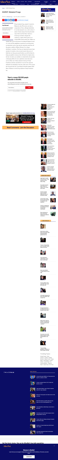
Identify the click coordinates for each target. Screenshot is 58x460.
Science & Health (13, 2)
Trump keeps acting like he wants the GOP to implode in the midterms (44, 200)
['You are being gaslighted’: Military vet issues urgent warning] (43, 343)
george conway (43, 356)
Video (26, 1)
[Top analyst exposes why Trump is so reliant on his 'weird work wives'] (53, 186)
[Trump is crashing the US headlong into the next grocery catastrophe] (53, 207)
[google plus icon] (7, 372)
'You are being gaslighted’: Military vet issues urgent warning (44, 349)
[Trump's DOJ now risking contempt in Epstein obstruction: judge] (43, 21)
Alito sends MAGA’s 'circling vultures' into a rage (45, 271)
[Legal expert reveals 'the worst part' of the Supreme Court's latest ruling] (53, 180)
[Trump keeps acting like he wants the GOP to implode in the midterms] (53, 200)
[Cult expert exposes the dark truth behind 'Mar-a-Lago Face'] (43, 290)
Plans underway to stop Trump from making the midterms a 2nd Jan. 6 (44, 214)
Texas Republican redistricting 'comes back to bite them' (44, 258)
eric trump (51, 364)
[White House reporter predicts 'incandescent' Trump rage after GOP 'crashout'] (43, 316)
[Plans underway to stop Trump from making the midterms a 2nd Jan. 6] (53, 214)
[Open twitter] (50, 4)
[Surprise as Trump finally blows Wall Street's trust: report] (43, 28)
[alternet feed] (52, 3)
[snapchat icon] (13, 372)
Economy (30, 1)
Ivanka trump (46, 364)
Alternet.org (9, 16)
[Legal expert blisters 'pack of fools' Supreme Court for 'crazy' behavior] (43, 15)
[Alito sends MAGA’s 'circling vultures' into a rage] (43, 265)
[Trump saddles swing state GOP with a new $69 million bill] (43, 278)
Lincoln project (47, 361)
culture (22, 1)
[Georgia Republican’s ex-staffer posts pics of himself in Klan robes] (43, 303)
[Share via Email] (11, 20)
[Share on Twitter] (8, 20)
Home (3, 8)
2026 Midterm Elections (37, 2)
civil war (46, 357)
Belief (18, 1)
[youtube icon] (12, 372)
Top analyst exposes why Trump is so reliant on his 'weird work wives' (44, 186)
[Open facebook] (50, 1)
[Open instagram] (9, 372)
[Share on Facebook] (6, 20)
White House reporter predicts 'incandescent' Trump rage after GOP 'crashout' (44, 322)
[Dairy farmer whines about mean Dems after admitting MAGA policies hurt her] (43, 226)
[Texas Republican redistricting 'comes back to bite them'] (43, 253)
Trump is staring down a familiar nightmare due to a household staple (44, 193)
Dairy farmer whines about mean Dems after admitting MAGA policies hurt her (45, 233)
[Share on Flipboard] (3, 20)
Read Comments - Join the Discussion (20, 127)
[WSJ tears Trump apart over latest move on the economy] (32, 395)
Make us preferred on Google (21, 20)
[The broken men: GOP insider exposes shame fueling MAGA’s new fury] (43, 329)
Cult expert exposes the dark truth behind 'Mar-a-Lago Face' (45, 296)
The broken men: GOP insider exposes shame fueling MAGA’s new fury (44, 336)
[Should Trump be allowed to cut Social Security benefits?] (12, 118)
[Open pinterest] (10, 372)
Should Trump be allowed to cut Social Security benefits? (27, 118)
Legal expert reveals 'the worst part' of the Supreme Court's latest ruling (44, 180)
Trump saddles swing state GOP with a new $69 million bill (44, 284)
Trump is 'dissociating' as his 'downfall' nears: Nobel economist (44, 246)
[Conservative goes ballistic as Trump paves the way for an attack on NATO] (32, 377)
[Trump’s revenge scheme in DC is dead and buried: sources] (32, 383)
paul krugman (46, 360)
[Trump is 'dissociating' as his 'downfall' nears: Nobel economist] (43, 240)
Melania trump (47, 359)
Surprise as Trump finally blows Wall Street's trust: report (50, 27)
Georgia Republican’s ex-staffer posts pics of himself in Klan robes (44, 309)
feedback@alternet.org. (29, 113)
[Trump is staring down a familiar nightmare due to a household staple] (53, 193)
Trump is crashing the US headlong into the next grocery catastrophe (44, 207)
